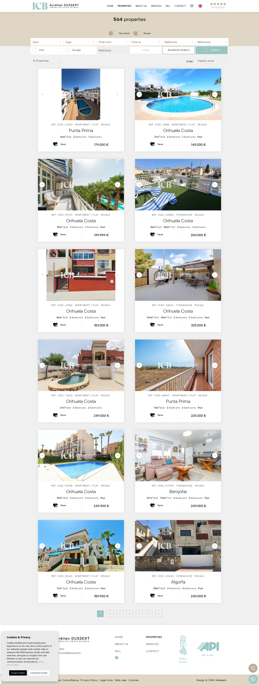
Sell (168, 6)
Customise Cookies (38, 672)
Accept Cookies (18, 672)
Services (156, 6)
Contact (180, 6)
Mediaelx (221, 680)
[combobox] (47, 41)
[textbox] (47, 42)
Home (110, 6)
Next (118, 94)
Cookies (133, 680)
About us (141, 6)
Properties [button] (124, 6)
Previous (41, 94)
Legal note (106, 680)
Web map (120, 680)
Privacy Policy (89, 680)
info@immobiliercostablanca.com (60, 653)
